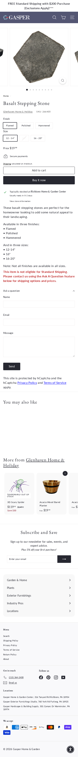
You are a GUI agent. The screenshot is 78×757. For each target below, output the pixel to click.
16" (25, 139)
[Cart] (63, 17)
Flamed (10, 125)
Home (6, 96)
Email (6, 314)
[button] (70, 749)
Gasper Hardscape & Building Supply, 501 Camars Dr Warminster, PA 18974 (36, 708)
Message (8, 332)
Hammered (44, 125)
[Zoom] (62, 80)
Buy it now (39, 180)
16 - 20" (38, 138)
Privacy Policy (27, 382)
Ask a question (11, 290)
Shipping (7, 164)
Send (12, 366)
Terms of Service (55, 382)
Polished (26, 125)
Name (6, 296)
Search (6, 636)
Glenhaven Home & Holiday (18, 111)
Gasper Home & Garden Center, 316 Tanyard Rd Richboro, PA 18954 (36, 697)
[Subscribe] (64, 559)
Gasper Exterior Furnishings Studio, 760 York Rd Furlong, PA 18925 (36, 701)
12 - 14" (10, 138)
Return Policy (9, 654)
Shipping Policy (10, 640)
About (6, 659)
